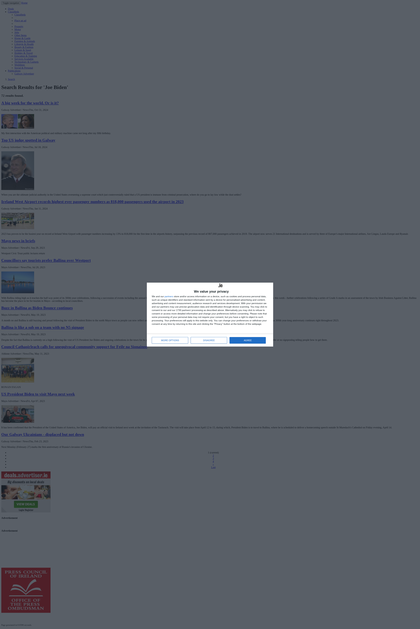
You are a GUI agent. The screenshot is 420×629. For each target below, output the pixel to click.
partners (169, 296)
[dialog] (210, 315)
